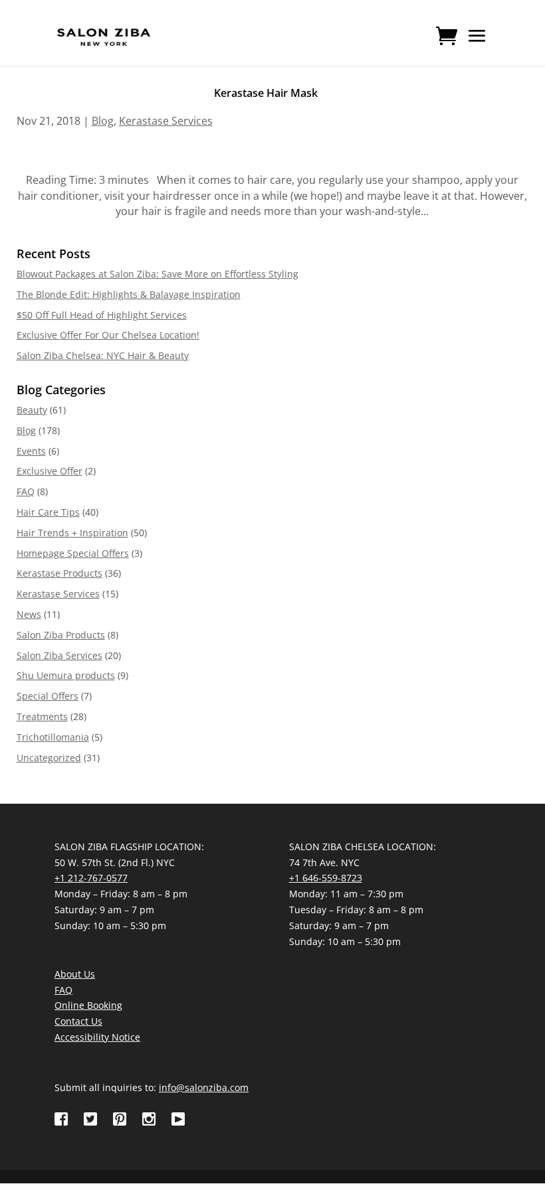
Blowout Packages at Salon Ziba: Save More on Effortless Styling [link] (157, 273)
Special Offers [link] (47, 696)
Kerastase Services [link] (166, 120)
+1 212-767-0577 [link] (91, 877)
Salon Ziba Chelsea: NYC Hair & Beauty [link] (103, 355)
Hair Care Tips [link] (48, 512)
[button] (477, 45)
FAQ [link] (26, 491)
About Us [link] (74, 974)
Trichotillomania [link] (53, 737)
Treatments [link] (42, 716)
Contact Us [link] (78, 1021)
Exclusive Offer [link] (49, 471)
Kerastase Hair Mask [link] (266, 93)
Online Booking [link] (88, 1005)
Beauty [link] (32, 410)
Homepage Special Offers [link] (73, 553)
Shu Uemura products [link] (66, 675)
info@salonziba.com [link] (204, 1087)
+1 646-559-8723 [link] (325, 877)
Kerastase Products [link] (59, 573)
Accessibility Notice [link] (97, 1037)
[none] (477, 45)
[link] (103, 36)
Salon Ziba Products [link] (61, 635)
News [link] (29, 614)
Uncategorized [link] (49, 757)
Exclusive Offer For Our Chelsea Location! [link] (108, 335)
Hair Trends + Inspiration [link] (72, 532)
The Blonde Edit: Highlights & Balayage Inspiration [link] (129, 294)
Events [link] (31, 451)
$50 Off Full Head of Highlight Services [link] (102, 315)
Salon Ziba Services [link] (59, 655)
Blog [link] (103, 120)
